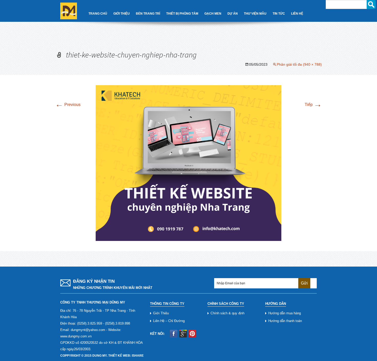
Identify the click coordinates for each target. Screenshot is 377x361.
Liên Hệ (297, 13)
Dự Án (232, 13)
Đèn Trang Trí (148, 13)
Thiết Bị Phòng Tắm (182, 13)
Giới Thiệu (121, 13)
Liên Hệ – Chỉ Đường (169, 321)
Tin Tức (279, 13)
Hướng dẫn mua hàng (284, 313)
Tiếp (313, 104)
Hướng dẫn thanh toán (285, 321)
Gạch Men (212, 13)
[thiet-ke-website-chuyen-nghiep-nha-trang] (188, 163)
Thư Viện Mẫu (255, 13)
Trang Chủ (97, 13)
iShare (138, 355)
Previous (68, 104)
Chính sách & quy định (227, 313)
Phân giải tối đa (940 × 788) (299, 64)
